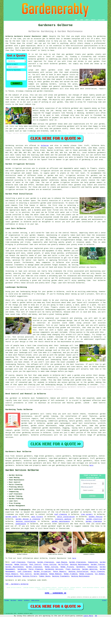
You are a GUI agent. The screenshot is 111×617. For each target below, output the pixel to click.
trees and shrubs (75, 61)
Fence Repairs (59, 571)
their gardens (43, 82)
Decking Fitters (30, 576)
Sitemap (7, 600)
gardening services (30, 432)
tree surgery (87, 514)
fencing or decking (75, 113)
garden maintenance (61, 521)
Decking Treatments (60, 576)
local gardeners (21, 435)
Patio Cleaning (36, 569)
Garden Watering (89, 569)
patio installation (66, 517)
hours (100, 100)
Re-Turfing (63, 564)
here (91, 465)
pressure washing (63, 519)
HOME (76, 20)
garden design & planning (28, 519)
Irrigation (45, 171)
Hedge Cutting (20, 564)
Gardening (22, 569)
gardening (101, 36)
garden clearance (94, 521)
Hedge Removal (55, 574)
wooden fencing (95, 517)
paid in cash (52, 115)
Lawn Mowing (61, 562)
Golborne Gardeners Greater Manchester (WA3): (26, 36)
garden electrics (94, 519)
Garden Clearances (45, 562)
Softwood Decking (13, 576)
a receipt (92, 118)
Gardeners (80, 567)
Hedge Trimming (70, 574)
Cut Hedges (100, 574)
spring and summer (57, 77)
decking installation (26, 521)
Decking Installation (78, 571)
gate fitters (37, 517)
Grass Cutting (49, 564)
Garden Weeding (40, 574)
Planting (31, 562)
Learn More (88, 616)
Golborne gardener (36, 59)
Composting (93, 562)
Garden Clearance (34, 567)
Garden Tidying (98, 564)
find (12, 456)
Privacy (104, 600)
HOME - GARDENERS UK (55, 593)
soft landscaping (38, 421)
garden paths (11, 517)
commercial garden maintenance (45, 428)
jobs (56, 72)
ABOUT (87, 20)
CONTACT (93, 20)
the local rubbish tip (25, 104)
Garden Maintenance (14, 567)
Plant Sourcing (73, 569)
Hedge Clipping (86, 574)
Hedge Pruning (67, 567)
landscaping (20, 524)
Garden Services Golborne (22, 470)
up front (102, 108)
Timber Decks (44, 576)
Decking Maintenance (79, 564)
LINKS (81, 20)
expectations (79, 124)
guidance (57, 128)
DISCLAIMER (101, 20)
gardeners (36, 48)
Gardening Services (54, 569)
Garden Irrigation (42, 571)
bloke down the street (21, 43)
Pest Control (35, 564)
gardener (62, 64)
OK (96, 616)
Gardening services (14, 145)
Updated (20, 600)
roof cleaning (60, 514)
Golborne (45, 145)
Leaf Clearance (18, 562)
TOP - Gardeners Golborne (16, 584)
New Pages (13, 600)
